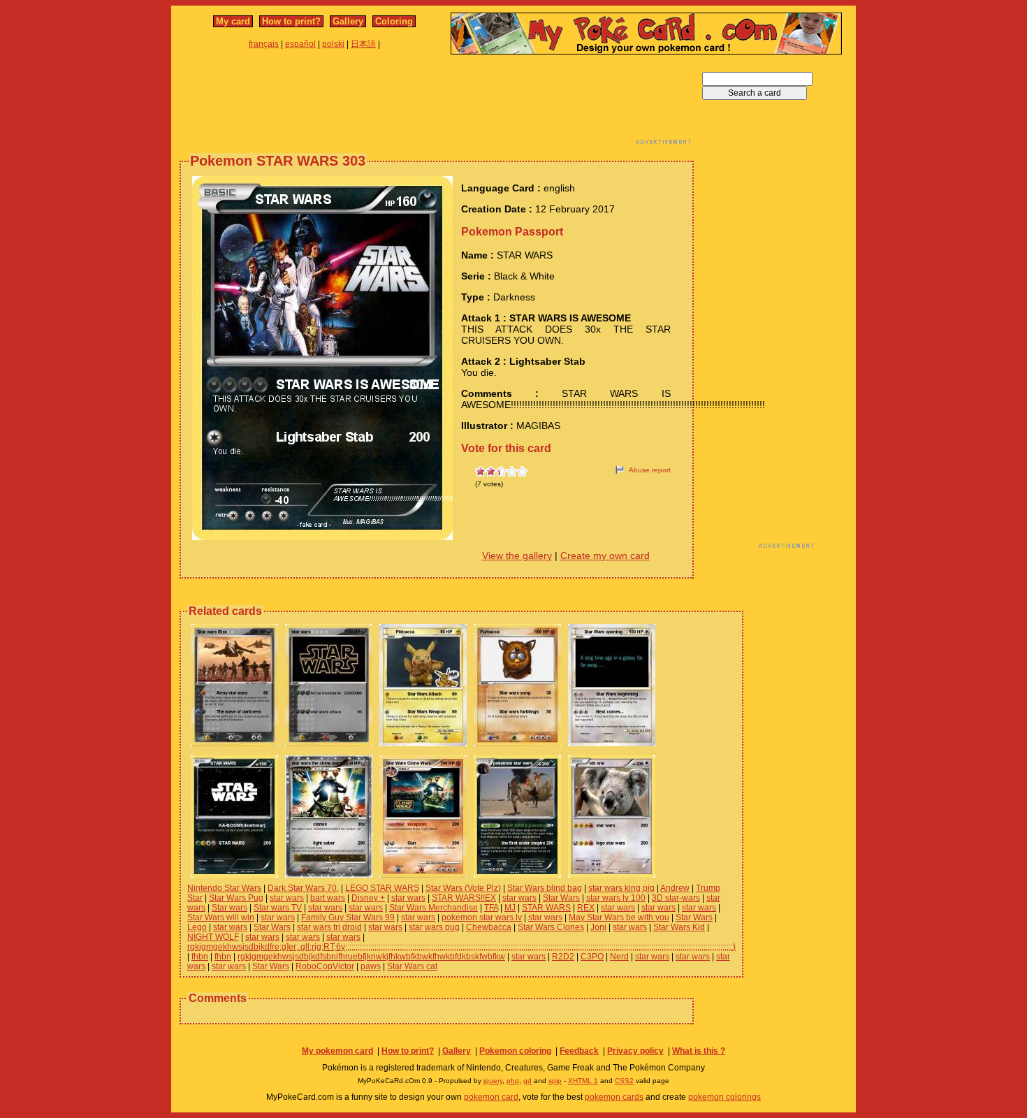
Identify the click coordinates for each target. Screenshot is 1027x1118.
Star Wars (561, 898)
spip (555, 1080)
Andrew (675, 888)
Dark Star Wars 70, (303, 888)
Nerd (619, 956)
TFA (491, 908)
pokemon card (491, 1097)
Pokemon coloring (515, 1051)
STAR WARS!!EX (464, 898)
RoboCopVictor (325, 966)
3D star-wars (676, 898)
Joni (598, 927)
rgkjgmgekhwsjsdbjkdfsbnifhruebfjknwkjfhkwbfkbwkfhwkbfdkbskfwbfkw (371, 956)
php (513, 1080)
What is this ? (698, 1051)
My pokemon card (337, 1051)
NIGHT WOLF (213, 937)
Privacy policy (635, 1051)
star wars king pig (621, 888)
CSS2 (624, 1080)
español (300, 44)
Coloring (394, 21)
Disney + (368, 898)
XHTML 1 (583, 1080)
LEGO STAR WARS (382, 888)
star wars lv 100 (616, 898)
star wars (287, 898)
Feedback (579, 1051)
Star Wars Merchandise (433, 908)
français (264, 44)
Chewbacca (488, 927)
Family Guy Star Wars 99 (348, 917)
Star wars (229, 908)
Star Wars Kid (679, 927)
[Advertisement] (436, 103)
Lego (197, 927)
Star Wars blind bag (544, 888)
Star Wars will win (220, 917)
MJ (510, 908)
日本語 (363, 44)
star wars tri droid (329, 927)
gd (527, 1080)
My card (233, 21)
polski (333, 44)
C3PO (592, 956)
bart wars (327, 898)
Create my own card (605, 555)
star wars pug (434, 927)
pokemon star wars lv (482, 917)
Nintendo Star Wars (224, 888)
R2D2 (563, 956)
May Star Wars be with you (619, 917)
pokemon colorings (724, 1097)
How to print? (291, 21)
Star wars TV (278, 908)
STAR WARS (546, 908)
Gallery (348, 21)
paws (370, 966)
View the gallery (517, 555)
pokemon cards (614, 1097)
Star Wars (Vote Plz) (463, 888)
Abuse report (650, 470)
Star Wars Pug (236, 898)
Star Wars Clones (551, 927)
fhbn (199, 956)
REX (586, 908)
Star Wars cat (412, 966)
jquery (492, 1080)
